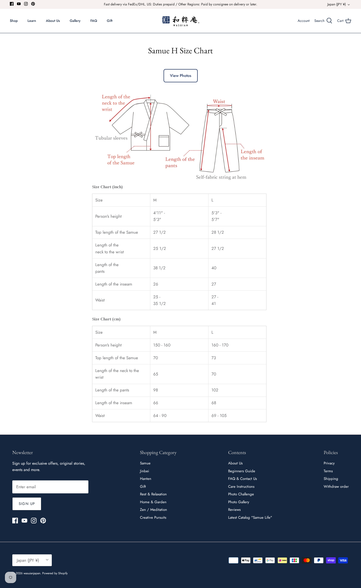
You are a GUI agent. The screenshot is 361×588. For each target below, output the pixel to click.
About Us (53, 20)
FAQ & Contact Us (242, 478)
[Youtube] (19, 4)
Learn (32, 20)
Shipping (331, 478)
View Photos (180, 75)
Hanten (145, 478)
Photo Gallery (238, 502)
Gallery (75, 20)
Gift (109, 20)
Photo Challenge (241, 494)
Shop (14, 20)
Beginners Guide (241, 471)
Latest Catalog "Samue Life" (250, 517)
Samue (145, 463)
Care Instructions (241, 486)
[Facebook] (12, 4)
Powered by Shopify (55, 573)
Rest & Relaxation (153, 494)
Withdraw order (336, 486)
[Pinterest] (33, 4)
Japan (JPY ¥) (336, 4)
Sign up (27, 503)
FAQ (93, 20)
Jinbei (144, 471)
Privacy (329, 463)
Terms (328, 471)
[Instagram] (26, 4)
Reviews (234, 509)
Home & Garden (153, 502)
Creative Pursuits (153, 517)
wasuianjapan (32, 573)
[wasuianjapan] (181, 21)
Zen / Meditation (153, 509)
